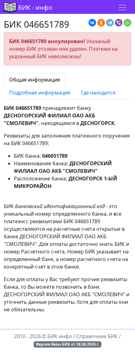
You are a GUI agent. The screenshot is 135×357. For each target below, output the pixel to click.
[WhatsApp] (127, 22)
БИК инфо (59, 336)
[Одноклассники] (101, 22)
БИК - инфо (35, 7)
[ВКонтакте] (92, 22)
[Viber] (118, 22)
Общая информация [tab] (34, 79)
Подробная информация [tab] (39, 92)
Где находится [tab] (98, 92)
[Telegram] (110, 22)
